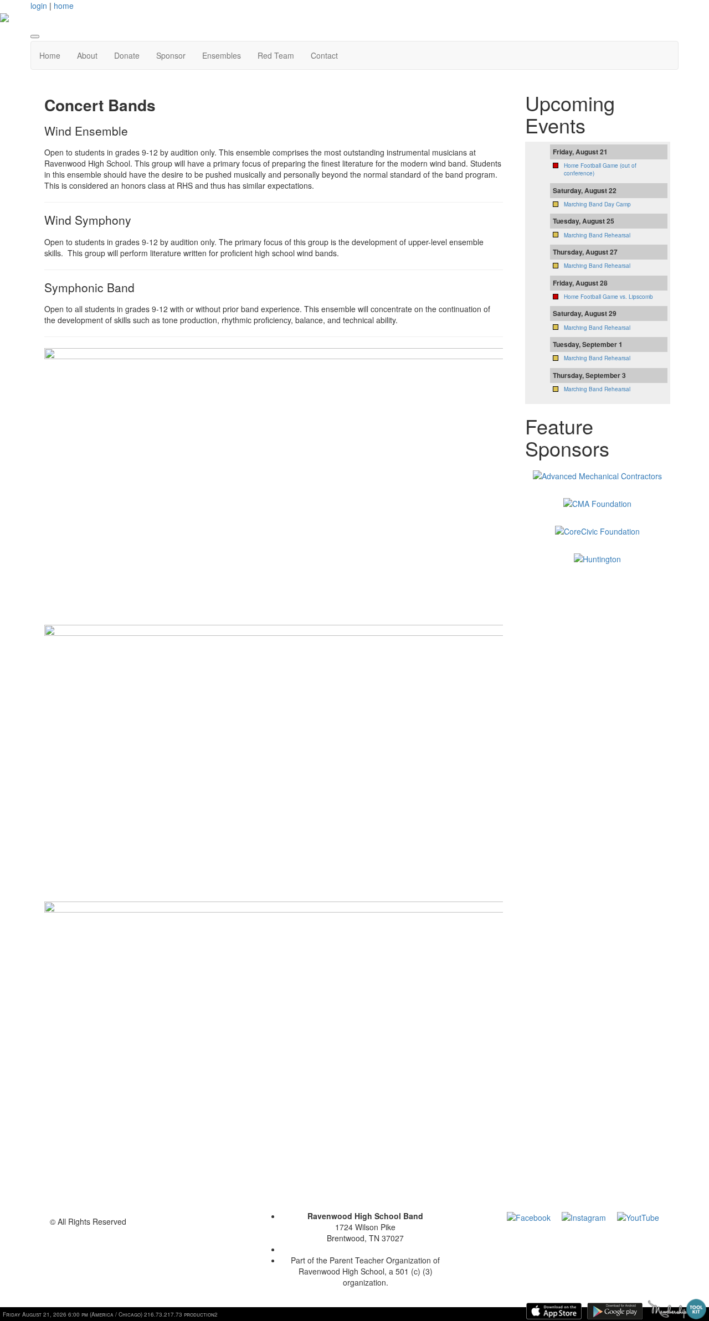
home (64, 5)
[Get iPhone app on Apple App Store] (554, 1311)
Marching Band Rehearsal (597, 235)
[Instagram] (584, 1215)
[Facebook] (529, 1215)
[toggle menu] (34, 36)
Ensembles (221, 55)
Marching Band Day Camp (597, 204)
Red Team (276, 55)
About (87, 55)
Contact (324, 55)
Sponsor (171, 55)
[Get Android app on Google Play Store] (615, 1311)
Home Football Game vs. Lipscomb (608, 297)
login (38, 5)
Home (49, 55)
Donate (127, 55)
